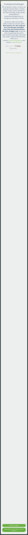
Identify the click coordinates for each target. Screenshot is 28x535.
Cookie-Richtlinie (16, 42)
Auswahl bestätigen (14, 525)
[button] (14, 52)
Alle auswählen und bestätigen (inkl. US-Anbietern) (14, 529)
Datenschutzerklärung (15, 40)
